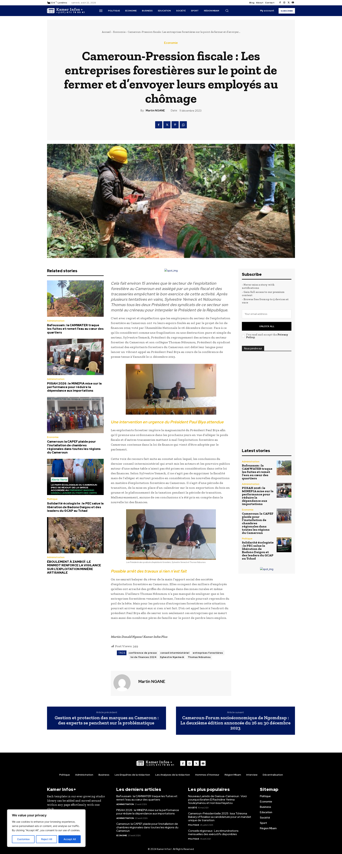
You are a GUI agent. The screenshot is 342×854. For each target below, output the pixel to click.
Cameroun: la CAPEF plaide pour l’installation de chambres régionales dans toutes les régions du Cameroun (74, 447)
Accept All (70, 839)
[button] (227, 10)
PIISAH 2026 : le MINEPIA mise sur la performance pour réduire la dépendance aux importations (74, 387)
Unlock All (266, 326)
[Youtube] (293, 3)
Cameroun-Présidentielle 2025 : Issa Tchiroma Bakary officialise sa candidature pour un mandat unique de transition (219, 817)
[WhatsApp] (183, 124)
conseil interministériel (174, 652)
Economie (119, 32)
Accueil (106, 32)
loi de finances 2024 (143, 657)
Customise (23, 839)
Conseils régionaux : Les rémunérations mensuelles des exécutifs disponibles (213, 832)
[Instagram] (284, 3)
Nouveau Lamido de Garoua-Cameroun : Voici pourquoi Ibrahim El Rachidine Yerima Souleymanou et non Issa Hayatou (217, 799)
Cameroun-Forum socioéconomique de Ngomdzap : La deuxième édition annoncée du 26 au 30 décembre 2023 (235, 722)
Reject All (46, 839)
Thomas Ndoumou (199, 657)
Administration (55, 321)
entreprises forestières (208, 652)
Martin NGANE (155, 110)
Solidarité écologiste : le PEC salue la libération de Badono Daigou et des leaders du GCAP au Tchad (75, 507)
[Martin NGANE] (124, 682)
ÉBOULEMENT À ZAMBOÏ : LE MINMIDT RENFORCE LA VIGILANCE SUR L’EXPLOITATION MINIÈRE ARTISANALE (74, 567)
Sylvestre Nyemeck (172, 657)
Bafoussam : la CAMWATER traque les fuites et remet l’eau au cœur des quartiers (75, 328)
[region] (46, 828)
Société (192, 807)
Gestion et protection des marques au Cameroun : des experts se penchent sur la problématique (107, 720)
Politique (52, 499)
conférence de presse (143, 652)
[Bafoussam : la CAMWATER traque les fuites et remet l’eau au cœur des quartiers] (75, 298)
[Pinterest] (175, 124)
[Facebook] (280, 3)
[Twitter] (288, 3)
